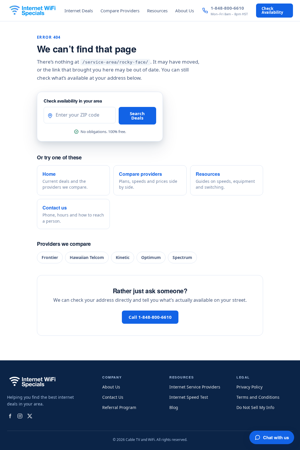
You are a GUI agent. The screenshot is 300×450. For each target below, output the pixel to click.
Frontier (50, 257)
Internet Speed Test (188, 397)
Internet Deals (78, 10)
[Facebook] (10, 416)
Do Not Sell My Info (255, 407)
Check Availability (272, 10)
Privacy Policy (249, 387)
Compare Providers (119, 10)
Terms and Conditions (257, 397)
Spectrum (182, 257)
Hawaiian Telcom (87, 257)
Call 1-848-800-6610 (150, 317)
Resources (157, 10)
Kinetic (122, 257)
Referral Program (119, 407)
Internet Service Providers (194, 387)
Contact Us (112, 397)
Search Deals (137, 115)
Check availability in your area (73, 101)
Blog (173, 407)
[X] (30, 416)
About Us (184, 10)
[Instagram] (20, 416)
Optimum (151, 257)
